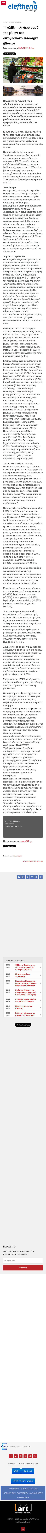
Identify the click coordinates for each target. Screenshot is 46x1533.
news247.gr (26, 841)
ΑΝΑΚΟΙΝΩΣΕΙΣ (36, 1493)
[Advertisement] (23, 1094)
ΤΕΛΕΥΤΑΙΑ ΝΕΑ (15, 960)
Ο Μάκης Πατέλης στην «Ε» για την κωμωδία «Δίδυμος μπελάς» (25, 967)
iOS (16, 1471)
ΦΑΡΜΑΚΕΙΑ (14, 1489)
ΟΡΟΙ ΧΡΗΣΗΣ (9, 1493)
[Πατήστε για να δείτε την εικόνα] (23, 70)
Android (28, 1471)
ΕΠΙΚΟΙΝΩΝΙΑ (23, 1497)
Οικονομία (18, 856)
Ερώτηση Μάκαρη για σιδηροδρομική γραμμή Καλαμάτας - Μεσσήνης (25, 992)
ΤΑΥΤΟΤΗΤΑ (22, 1493)
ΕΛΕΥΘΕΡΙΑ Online (26, 48)
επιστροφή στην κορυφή (33, 861)
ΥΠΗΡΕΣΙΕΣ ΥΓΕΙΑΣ (29, 1489)
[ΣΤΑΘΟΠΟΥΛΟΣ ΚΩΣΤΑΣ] (23, 1508)
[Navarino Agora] (23, 90)
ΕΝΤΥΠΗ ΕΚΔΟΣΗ (23, 1481)
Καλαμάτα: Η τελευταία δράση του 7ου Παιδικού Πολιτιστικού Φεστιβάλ (25, 983)
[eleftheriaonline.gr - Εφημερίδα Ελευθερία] (23, 6)
